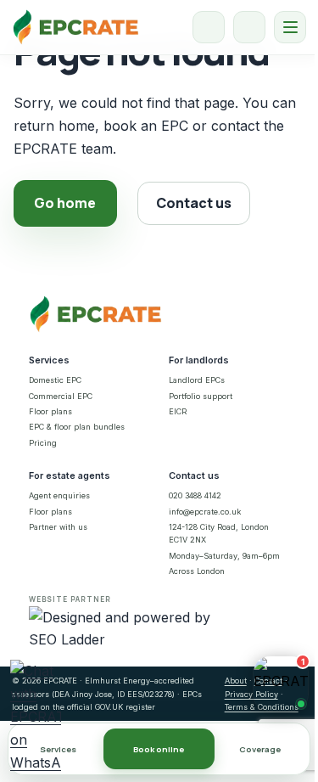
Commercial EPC (60, 396)
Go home (65, 203)
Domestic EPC (55, 380)
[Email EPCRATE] (249, 27)
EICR (178, 411)
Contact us (194, 203)
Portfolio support (200, 396)
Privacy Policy (251, 694)
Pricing (43, 442)
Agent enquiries (59, 495)
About (236, 680)
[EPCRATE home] (76, 27)
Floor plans (50, 411)
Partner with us (58, 527)
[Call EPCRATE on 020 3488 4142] (208, 27)
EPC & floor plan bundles (77, 426)
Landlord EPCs (197, 380)
